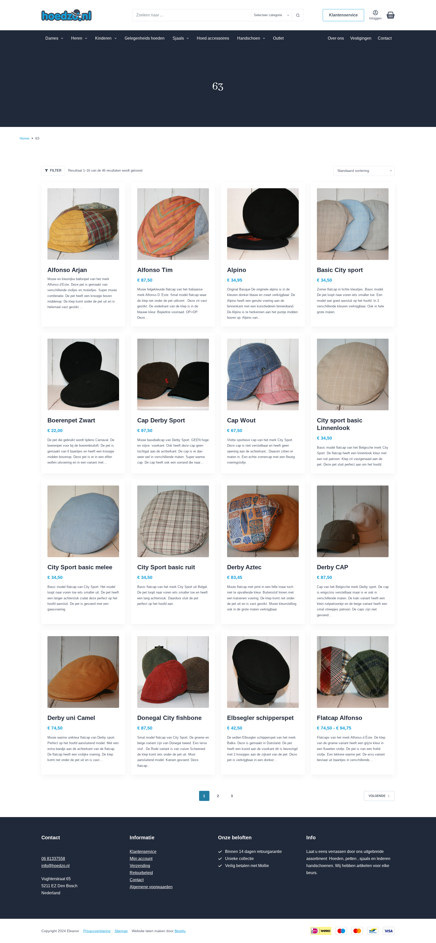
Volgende (377, 796)
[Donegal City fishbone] (173, 672)
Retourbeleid (141, 873)
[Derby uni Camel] (83, 672)
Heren (76, 38)
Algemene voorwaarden (151, 887)
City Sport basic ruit (166, 567)
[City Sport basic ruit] (173, 521)
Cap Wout (241, 420)
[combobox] (191, 15)
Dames (51, 38)
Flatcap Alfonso (339, 717)
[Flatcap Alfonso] (353, 672)
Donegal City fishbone (169, 717)
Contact (385, 38)
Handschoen (248, 38)
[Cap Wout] (263, 374)
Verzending (140, 866)
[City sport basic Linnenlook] (353, 374)
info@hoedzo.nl (55, 866)
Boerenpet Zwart (71, 420)
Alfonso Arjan (67, 269)
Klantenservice (343, 15)
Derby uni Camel (71, 717)
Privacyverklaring (97, 931)
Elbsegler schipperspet (260, 717)
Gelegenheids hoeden (145, 38)
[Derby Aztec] (263, 521)
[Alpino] (263, 224)
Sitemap (121, 931)
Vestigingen (360, 38)
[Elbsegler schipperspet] (263, 672)
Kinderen (103, 38)
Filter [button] (55, 170)
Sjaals (178, 38)
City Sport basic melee (79, 567)
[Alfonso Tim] (173, 224)
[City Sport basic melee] (83, 521)
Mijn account (141, 858)
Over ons (336, 38)
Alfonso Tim (155, 269)
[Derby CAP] (353, 521)
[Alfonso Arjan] (83, 224)
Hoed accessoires (213, 38)
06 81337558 (53, 858)
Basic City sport (340, 269)
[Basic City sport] (353, 224)
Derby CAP (332, 567)
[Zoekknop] (298, 15)
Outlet (278, 38)
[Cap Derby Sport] (173, 374)
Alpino (236, 269)
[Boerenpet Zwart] (83, 374)
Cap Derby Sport (161, 420)
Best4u (180, 931)
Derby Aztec (244, 567)
